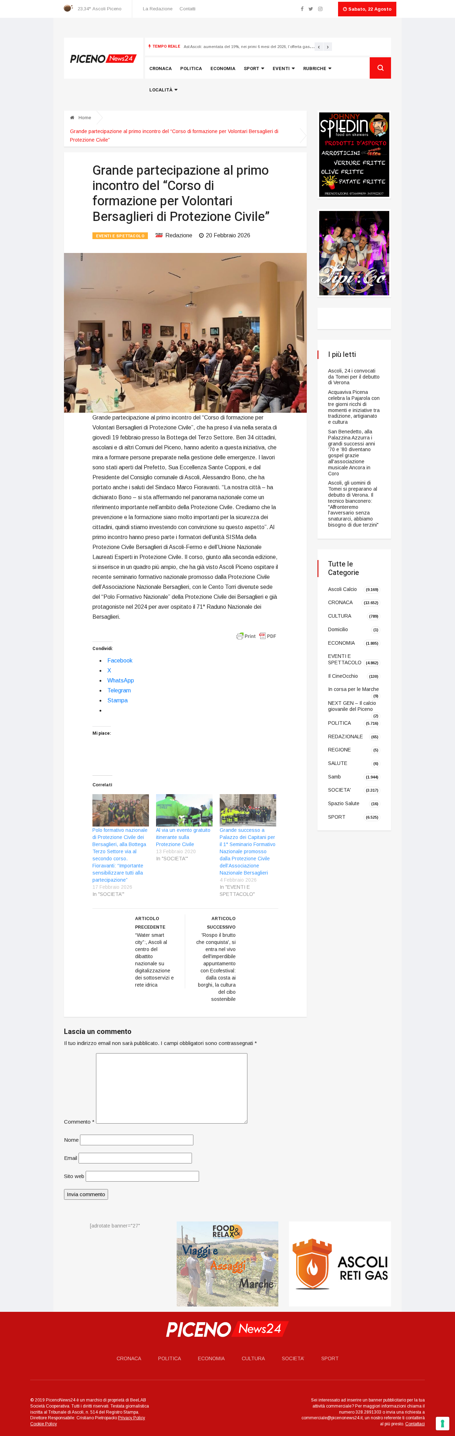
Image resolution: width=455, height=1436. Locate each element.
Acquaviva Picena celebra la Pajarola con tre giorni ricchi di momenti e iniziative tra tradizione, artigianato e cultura (354, 407)
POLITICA (339, 723)
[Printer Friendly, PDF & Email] (256, 636)
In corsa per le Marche (353, 689)
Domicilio (338, 629)
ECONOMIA (341, 642)
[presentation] (319, 46)
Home (84, 117)
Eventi (281, 68)
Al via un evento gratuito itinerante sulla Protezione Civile (183, 837)
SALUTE (337, 763)
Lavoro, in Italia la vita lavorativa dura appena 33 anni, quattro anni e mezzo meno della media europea (279, 46)
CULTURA (339, 616)
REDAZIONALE (345, 736)
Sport (251, 68)
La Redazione (157, 8)
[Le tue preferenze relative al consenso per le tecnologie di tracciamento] (442, 1423)
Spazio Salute (343, 803)
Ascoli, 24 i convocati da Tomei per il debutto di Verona (354, 377)
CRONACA (340, 602)
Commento (79, 1122)
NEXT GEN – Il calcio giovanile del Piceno (352, 706)
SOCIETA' (339, 790)
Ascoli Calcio (342, 589)
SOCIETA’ (293, 1358)
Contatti (188, 8)
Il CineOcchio (343, 676)
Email (70, 1158)
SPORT (337, 817)
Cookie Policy (43, 1423)
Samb (334, 777)
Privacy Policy (131, 1417)
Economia (222, 68)
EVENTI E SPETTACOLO (120, 236)
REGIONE (339, 750)
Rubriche (314, 68)
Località (160, 89)
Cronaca (160, 68)
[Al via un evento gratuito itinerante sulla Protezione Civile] (184, 810)
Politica (191, 68)
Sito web (74, 1176)
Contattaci (415, 1423)
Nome (71, 1140)
